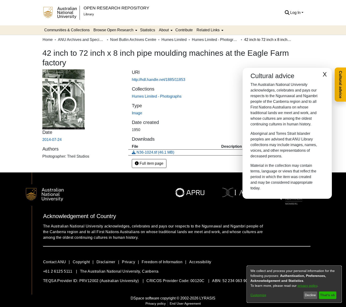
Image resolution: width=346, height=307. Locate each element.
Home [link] (48, 40)
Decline (310, 295)
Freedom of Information (162, 262)
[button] (287, 13)
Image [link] (137, 113)
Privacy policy (155, 303)
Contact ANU (54, 262)
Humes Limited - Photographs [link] (215, 40)
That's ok (327, 295)
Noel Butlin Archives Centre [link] (133, 40)
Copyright (81, 262)
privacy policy (307, 285)
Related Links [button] (208, 30)
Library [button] (89, 14)
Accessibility (200, 262)
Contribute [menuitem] (184, 30)
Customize (258, 295)
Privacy (128, 262)
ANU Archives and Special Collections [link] (81, 40)
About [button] (164, 30)
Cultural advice (340, 84)
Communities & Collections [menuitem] (67, 30)
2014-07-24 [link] (52, 140)
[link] (156, 96)
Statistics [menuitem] (147, 30)
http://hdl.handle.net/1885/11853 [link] (158, 80)
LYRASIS (207, 298)
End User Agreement (185, 303)
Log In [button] (296, 13)
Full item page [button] (151, 163)
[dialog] (294, 284)
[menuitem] (115, 30)
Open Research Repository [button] (116, 7)
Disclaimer (106, 262)
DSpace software (145, 298)
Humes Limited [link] (174, 40)
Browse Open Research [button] (113, 30)
